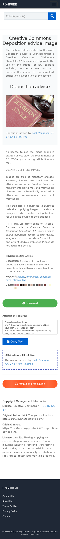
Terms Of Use (9, 506)
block (29, 276)
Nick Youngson (41, 360)
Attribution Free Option (31, 384)
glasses (17, 280)
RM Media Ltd (11, 531)
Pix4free (28, 363)
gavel (9, 280)
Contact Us (8, 496)
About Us (7, 501)
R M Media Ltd (10, 487)
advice (21, 276)
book (35, 276)
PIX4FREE (9, 4)
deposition (45, 276)
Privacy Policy (9, 511)
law (24, 280)
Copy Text (16, 341)
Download (31, 303)
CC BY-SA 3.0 (13, 363)
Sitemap (6, 516)
